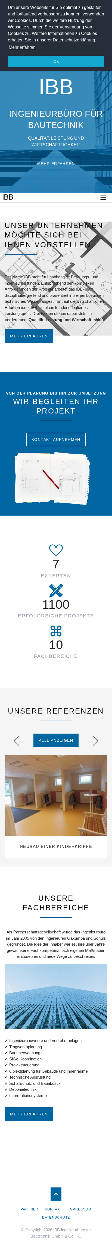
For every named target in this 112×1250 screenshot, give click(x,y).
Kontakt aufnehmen (56, 439)
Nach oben (56, 1194)
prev (19, 740)
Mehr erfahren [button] (22, 47)
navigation (103, 198)
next (93, 740)
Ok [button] (56, 61)
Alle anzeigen (56, 740)
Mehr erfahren (56, 163)
